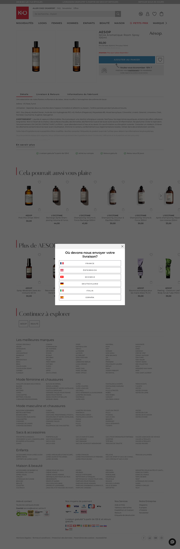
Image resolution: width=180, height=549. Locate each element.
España (90, 297)
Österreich (90, 270)
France (90, 263)
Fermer (122, 246)
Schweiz (90, 277)
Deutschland (90, 284)
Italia (90, 291)
